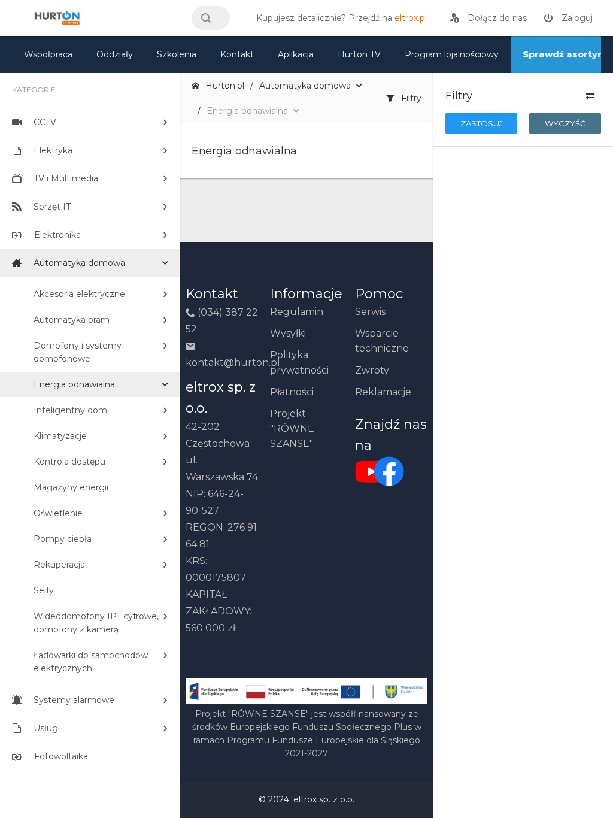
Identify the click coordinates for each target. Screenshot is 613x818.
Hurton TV (359, 54)
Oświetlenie (58, 513)
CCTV (45, 122)
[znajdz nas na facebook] (371, 471)
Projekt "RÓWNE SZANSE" (292, 428)
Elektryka (53, 150)
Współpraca (48, 54)
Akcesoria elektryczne (79, 294)
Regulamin (296, 311)
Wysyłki (288, 333)
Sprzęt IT (52, 206)
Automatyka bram (72, 319)
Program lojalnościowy (452, 54)
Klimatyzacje (60, 436)
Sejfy (44, 590)
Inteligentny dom (70, 410)
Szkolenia (176, 54)
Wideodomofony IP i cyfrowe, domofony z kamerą (96, 623)
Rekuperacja (59, 564)
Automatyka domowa (79, 262)
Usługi (47, 728)
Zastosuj (481, 123)
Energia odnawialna (74, 384)
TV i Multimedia (66, 178)
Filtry (411, 98)
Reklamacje (383, 392)
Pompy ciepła (63, 539)
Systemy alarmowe (74, 700)
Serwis (370, 311)
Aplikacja (296, 54)
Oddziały (114, 54)
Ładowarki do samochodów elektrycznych (91, 662)
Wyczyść (565, 123)
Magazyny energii (71, 487)
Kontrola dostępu (69, 461)
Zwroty (372, 370)
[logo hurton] (389, 471)
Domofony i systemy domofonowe (78, 352)
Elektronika (57, 234)
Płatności (292, 392)
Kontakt (237, 54)
